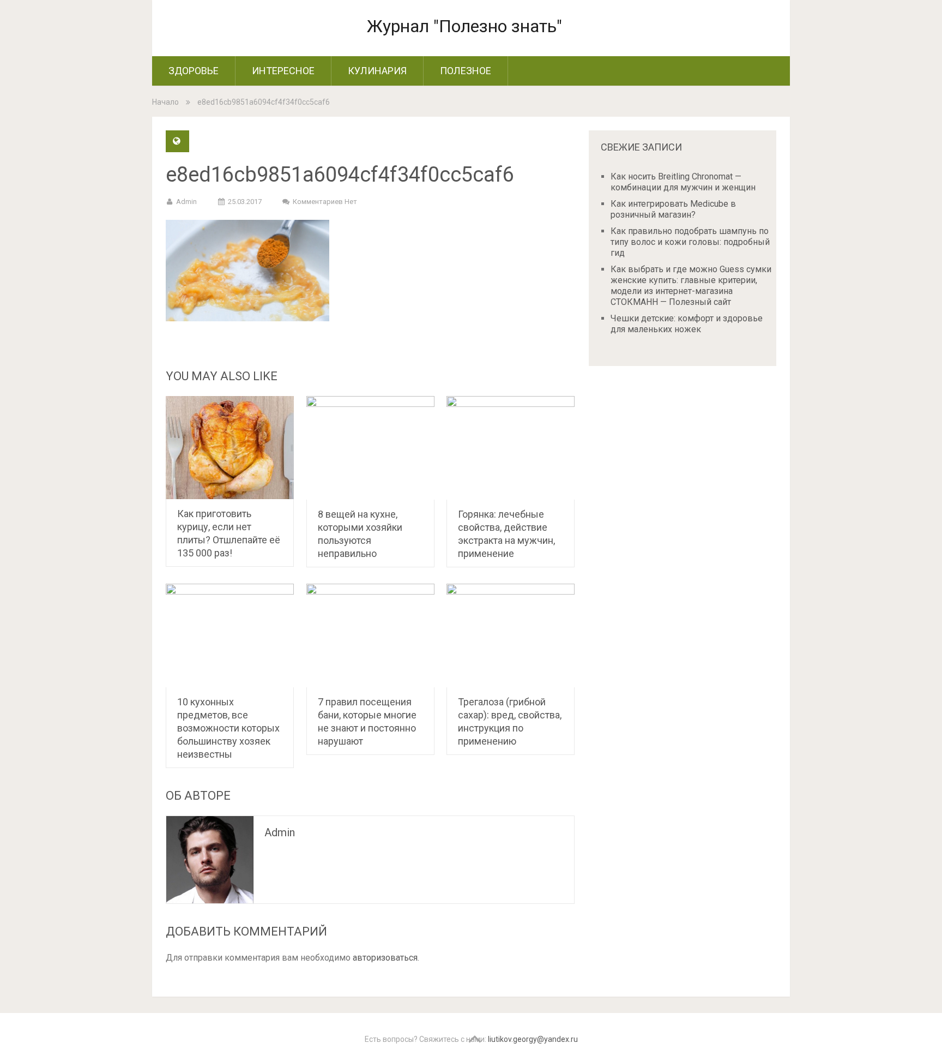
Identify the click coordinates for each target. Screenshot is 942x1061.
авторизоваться (385, 957)
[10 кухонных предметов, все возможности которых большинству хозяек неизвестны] (230, 635)
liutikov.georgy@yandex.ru (533, 1039)
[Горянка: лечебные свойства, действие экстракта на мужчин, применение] (510, 448)
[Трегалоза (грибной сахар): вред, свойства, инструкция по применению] (510, 635)
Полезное (465, 70)
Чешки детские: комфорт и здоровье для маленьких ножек (687, 323)
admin (186, 201)
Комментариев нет (325, 201)
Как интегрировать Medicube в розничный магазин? (673, 209)
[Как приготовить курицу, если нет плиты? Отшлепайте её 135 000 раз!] (230, 447)
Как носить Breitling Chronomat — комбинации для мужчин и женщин (683, 182)
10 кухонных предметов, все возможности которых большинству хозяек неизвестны (228, 728)
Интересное (283, 70)
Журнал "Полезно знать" (464, 26)
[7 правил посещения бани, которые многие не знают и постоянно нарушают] (370, 635)
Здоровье (193, 70)
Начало (165, 102)
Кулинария (377, 70)
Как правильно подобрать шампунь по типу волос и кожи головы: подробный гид (690, 242)
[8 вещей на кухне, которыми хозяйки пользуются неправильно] (370, 448)
